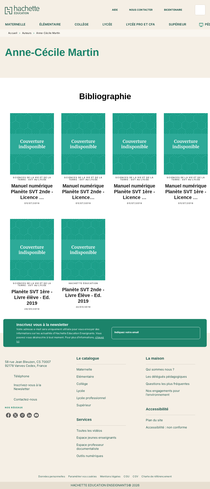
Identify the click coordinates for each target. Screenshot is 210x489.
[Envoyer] (195, 333)
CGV (135, 476)
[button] (112, 10)
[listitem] (8, 415)
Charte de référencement (157, 476)
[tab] (17, 24)
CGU (126, 476)
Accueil (12, 33)
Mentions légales (110, 476)
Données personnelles (51, 476)
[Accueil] (22, 10)
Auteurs (26, 33)
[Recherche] (200, 10)
